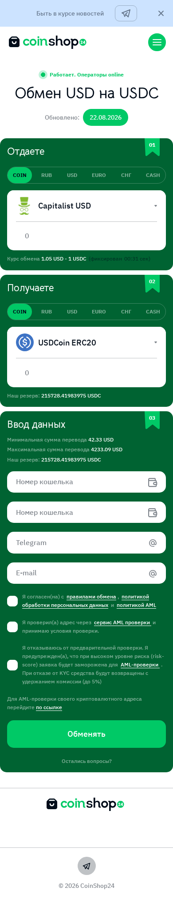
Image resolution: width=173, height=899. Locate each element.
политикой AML (136, 605)
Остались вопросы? (87, 761)
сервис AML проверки (122, 622)
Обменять (86, 734)
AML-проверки (140, 664)
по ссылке (49, 707)
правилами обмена (91, 596)
